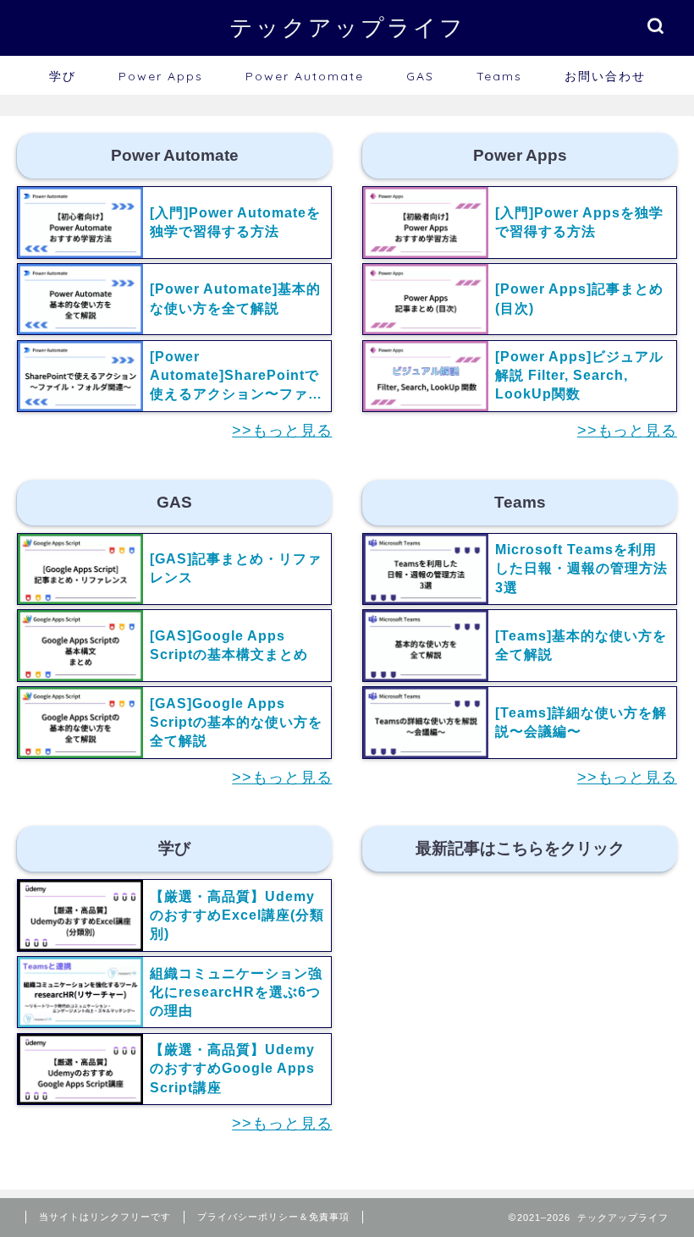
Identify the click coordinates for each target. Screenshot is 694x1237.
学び (62, 76)
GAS (420, 76)
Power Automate (304, 76)
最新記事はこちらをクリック (519, 848)
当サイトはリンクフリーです (105, 1217)
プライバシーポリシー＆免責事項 (273, 1217)
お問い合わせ (605, 76)
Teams (499, 76)
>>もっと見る (282, 430)
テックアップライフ (347, 27)
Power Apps (160, 76)
